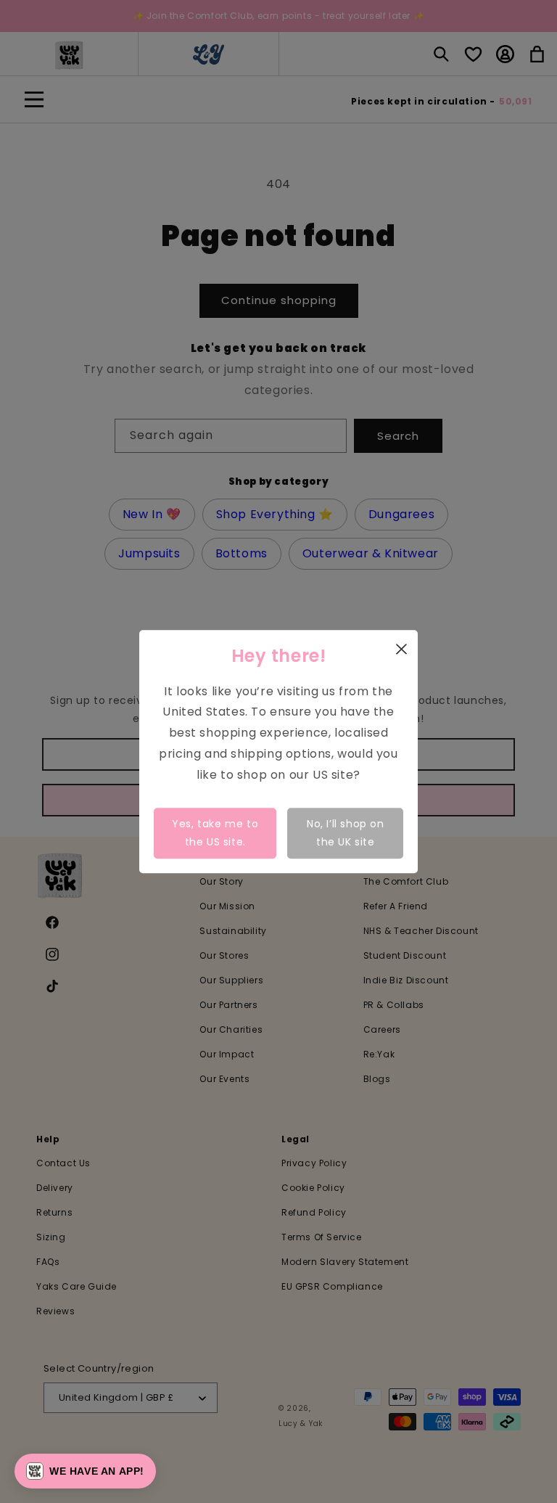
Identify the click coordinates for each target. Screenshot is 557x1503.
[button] (85, 1471)
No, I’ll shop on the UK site (345, 832)
